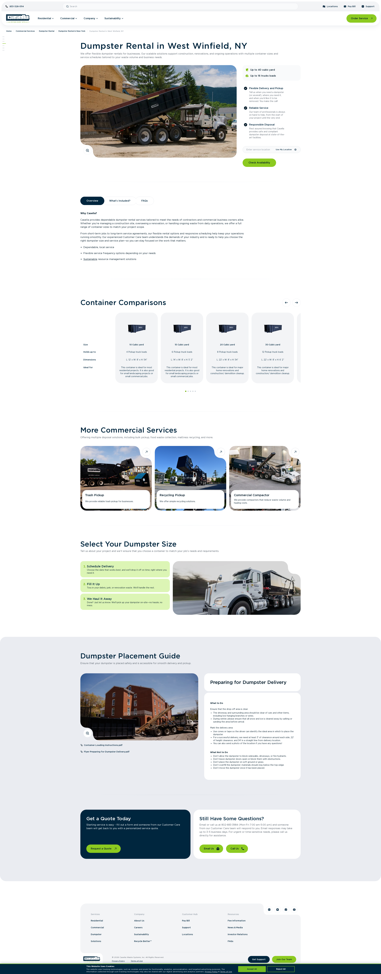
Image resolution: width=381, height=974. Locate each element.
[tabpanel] (190, 236)
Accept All (252, 969)
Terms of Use (137, 961)
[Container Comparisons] (3, 41)
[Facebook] (285, 909)
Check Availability (259, 162)
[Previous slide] (286, 302)
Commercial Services (25, 31)
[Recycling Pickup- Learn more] (190, 478)
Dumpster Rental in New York (71, 31)
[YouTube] (294, 909)
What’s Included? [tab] (119, 200)
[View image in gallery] (87, 150)
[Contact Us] (3, 50)
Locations (332, 6)
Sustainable (90, 259)
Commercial (67, 18)
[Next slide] (296, 302)
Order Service (359, 18)
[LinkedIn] (269, 909)
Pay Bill (352, 6)
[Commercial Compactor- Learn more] (265, 478)
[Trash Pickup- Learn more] (116, 478)
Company (89, 18)
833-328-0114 (17, 6)
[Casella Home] (18, 18)
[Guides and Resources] (3, 48)
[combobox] (183, 6)
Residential (44, 18)
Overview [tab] (92, 200)
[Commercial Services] (4, 43)
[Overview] (3, 39)
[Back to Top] (3, 37)
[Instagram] (277, 909)
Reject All (281, 969)
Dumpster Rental (46, 31)
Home (9, 31)
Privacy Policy (118, 961)
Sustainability (112, 18)
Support (370, 6)
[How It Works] (3, 46)
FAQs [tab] (144, 200)
